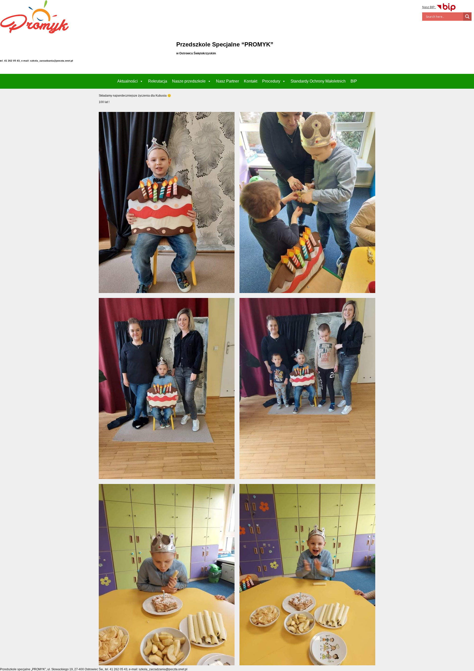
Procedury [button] (271, 81)
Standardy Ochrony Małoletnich (318, 81)
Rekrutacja (157, 81)
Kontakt (250, 81)
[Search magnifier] (467, 16)
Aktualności (127, 81)
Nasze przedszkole (189, 81)
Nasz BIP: (429, 7)
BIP (354, 81)
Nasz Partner (227, 81)
